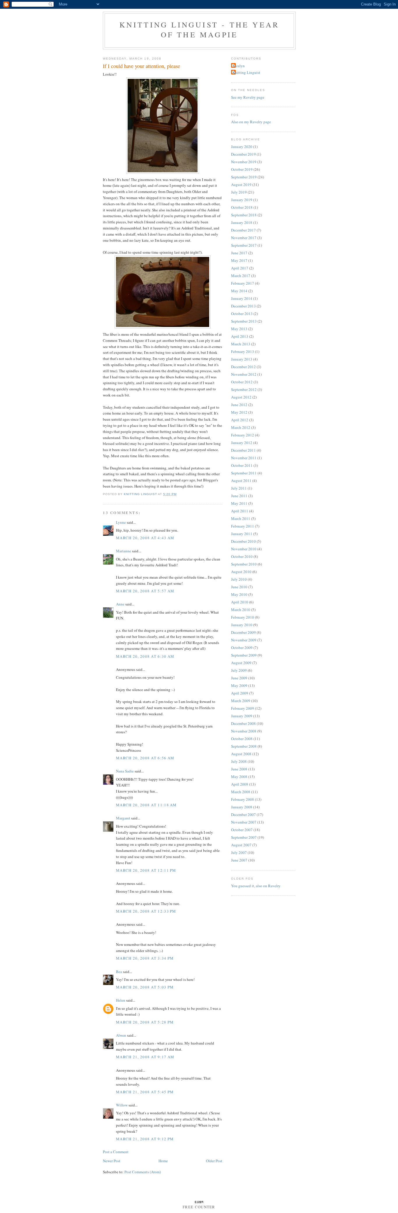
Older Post (214, 1160)
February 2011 (242, 526)
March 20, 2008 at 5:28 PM (145, 1022)
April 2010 (239, 602)
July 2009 (239, 670)
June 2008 (239, 769)
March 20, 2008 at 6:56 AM (145, 757)
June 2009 (239, 678)
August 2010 (241, 571)
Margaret (123, 818)
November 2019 (243, 161)
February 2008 (242, 799)
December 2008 (243, 723)
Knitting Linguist (246, 72)
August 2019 (241, 184)
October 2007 (242, 829)
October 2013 (242, 313)
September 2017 (244, 245)
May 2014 (239, 290)
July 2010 (239, 579)
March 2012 (240, 427)
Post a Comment (115, 1151)
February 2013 (242, 351)
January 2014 (241, 298)
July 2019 (239, 192)
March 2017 (240, 275)
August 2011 (241, 480)
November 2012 (243, 374)
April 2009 (239, 693)
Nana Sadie (125, 771)
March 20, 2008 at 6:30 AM (145, 656)
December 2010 (243, 541)
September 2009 (244, 655)
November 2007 (243, 822)
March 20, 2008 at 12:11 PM (146, 870)
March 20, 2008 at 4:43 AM (145, 537)
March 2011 (240, 518)
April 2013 (239, 336)
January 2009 (241, 715)
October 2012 (242, 381)
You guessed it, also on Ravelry (256, 885)
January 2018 (241, 222)
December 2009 (243, 632)
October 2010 (242, 556)
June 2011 (239, 495)
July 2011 (239, 488)
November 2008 (243, 731)
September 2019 (244, 177)
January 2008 (241, 807)
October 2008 (242, 738)
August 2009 (241, 662)
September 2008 (244, 746)
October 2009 (242, 647)
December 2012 (243, 366)
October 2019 (242, 169)
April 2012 (239, 419)
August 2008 (241, 753)
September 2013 (244, 321)
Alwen (121, 1035)
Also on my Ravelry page (251, 121)
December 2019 (243, 154)
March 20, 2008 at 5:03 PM (145, 987)
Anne (120, 604)
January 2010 (241, 624)
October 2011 (242, 465)
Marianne (123, 551)
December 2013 (243, 306)
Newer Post (111, 1160)
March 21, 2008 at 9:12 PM (145, 1138)
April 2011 (239, 511)
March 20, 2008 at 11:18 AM (146, 804)
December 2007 (243, 814)
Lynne (121, 522)
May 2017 (239, 260)
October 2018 (242, 207)
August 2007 (241, 844)
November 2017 (243, 237)
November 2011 (243, 457)
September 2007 (244, 837)
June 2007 (239, 860)
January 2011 (241, 533)
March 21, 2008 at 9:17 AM (145, 1056)
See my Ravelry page (247, 97)
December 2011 (243, 450)
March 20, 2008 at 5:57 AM (145, 591)
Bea (119, 971)
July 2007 (239, 852)
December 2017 (243, 230)
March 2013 (240, 344)
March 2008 (240, 791)
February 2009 (242, 708)
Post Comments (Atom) (142, 1171)
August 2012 (241, 397)
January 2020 (241, 146)
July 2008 (239, 761)
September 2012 (244, 389)
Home (163, 1160)
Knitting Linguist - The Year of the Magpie (199, 29)
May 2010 (239, 594)
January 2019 (241, 199)
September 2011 (244, 473)
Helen (120, 1000)
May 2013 (239, 328)
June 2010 (239, 586)
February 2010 (242, 617)
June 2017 (239, 252)
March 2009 (240, 700)
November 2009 (243, 640)
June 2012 (239, 404)
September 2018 (244, 214)
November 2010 (243, 548)
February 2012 (242, 435)
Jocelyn (239, 65)
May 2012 (239, 412)
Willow (122, 1105)
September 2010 (244, 564)
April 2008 (239, 784)
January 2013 (241, 359)
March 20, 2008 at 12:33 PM (146, 911)
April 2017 (239, 268)
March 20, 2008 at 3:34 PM (145, 958)
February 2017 (242, 283)
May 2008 (239, 776)
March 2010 (240, 609)
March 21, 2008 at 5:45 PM (145, 1091)
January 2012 (241, 442)
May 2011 (239, 503)
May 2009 (239, 685)
